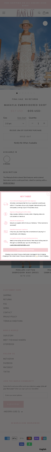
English (42, 449)
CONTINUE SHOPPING (25, 250)
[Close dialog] (48, 194)
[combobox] (42, 449)
